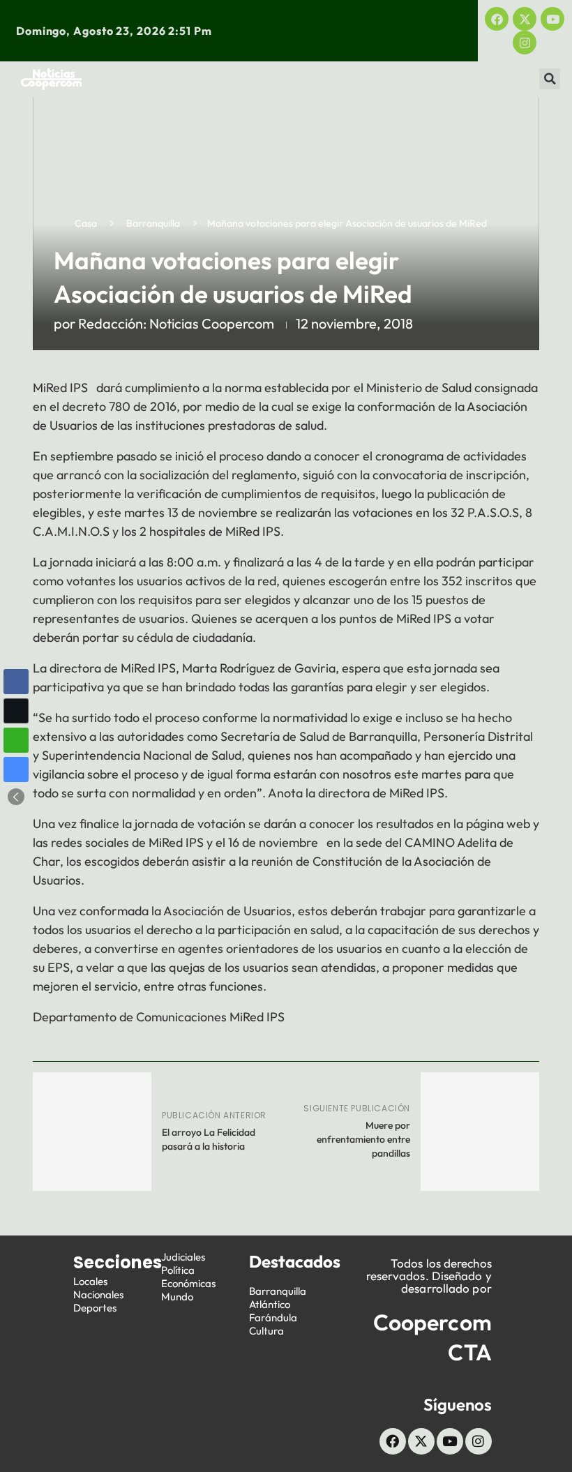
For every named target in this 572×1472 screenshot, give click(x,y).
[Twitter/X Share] (16, 710)
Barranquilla (153, 223)
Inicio (128, 75)
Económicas (178, 82)
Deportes (325, 75)
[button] (549, 78)
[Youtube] (552, 19)
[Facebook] (497, 19)
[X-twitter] (524, 19)
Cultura (266, 1330)
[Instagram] (524, 42)
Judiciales (408, 75)
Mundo (462, 82)
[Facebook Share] (16, 681)
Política (486, 75)
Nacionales (98, 1294)
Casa (86, 223)
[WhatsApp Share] (16, 740)
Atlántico (269, 1304)
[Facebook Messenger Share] (16, 769)
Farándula (273, 1317)
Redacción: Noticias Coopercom (176, 323)
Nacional (247, 75)
